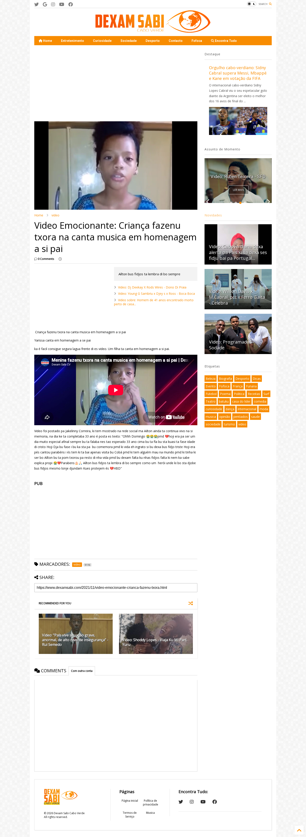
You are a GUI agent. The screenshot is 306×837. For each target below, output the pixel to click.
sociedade (213, 424)
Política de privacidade (150, 802)
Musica (150, 813)
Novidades (213, 215)
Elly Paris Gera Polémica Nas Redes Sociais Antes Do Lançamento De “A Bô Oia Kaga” (238, 169)
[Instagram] (53, 4)
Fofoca (197, 41)
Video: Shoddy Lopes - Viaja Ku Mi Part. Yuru (154, 642)
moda (264, 409)
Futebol (211, 394)
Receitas (254, 394)
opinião (224, 416)
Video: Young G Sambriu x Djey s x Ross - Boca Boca (156, 293)
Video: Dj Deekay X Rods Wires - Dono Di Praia (152, 287)
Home (47, 41)
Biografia (225, 378)
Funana (251, 386)
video (55, 215)
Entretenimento (72, 41)
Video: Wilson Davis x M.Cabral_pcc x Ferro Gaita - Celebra (237, 297)
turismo (229, 424)
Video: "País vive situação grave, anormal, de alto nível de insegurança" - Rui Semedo (75, 640)
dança (230, 409)
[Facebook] (70, 4)
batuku (224, 401)
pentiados (240, 416)
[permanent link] (60, 259)
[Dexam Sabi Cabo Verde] (153, 30)
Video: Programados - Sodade (231, 345)
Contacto (176, 41)
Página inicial (130, 801)
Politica (239, 394)
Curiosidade (102, 41)
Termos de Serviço (130, 814)
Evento (211, 386)
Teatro (210, 401)
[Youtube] (61, 4)
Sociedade (129, 41)
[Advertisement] (115, 83)
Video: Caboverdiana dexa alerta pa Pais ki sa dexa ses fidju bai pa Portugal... (238, 252)
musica (211, 416)
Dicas (257, 378)
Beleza (210, 378)
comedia (260, 401)
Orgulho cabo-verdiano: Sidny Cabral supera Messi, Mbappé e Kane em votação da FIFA (238, 73)
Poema (225, 394)
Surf (266, 394)
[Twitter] (36, 4)
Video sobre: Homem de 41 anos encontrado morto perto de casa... (154, 302)
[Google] (45, 4)
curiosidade (214, 409)
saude (255, 416)
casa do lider (241, 401)
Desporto (153, 41)
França (238, 386)
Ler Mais (238, 190)
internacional (247, 409)
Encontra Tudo (225, 41)
